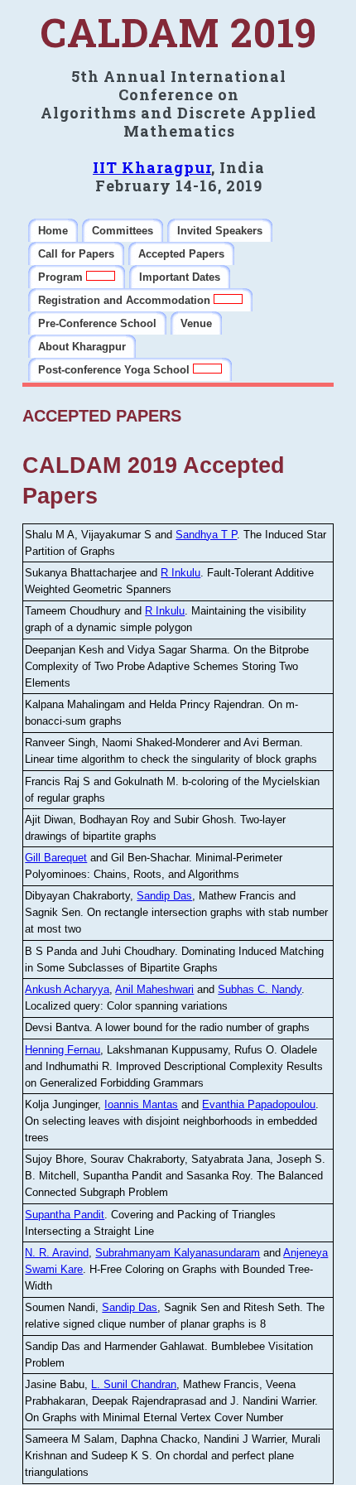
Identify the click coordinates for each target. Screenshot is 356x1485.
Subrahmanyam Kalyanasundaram (177, 1252)
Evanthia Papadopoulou (258, 1104)
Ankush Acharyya (67, 989)
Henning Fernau (62, 1050)
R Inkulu (180, 573)
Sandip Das (164, 896)
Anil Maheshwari (154, 989)
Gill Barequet (56, 857)
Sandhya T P (206, 534)
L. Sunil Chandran (133, 1384)
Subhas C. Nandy (259, 989)
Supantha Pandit (64, 1214)
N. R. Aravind (57, 1252)
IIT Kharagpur (152, 167)
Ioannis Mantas (141, 1104)
